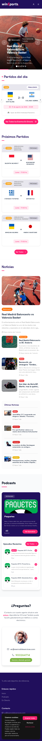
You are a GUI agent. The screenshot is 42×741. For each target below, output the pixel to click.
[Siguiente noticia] (37, 42)
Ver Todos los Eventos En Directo (19, 122)
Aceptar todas (30, 718)
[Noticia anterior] (4, 42)
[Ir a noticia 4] (23, 66)
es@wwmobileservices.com (22, 649)
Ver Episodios (30, 531)
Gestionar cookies (30, 726)
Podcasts (5, 697)
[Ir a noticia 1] (16, 66)
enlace (5, 615)
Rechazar (30, 723)
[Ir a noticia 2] (19, 66)
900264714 (23, 655)
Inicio (4, 693)
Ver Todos (19, 252)
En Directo (6, 700)
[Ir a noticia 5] (25, 66)
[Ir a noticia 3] (21, 66)
